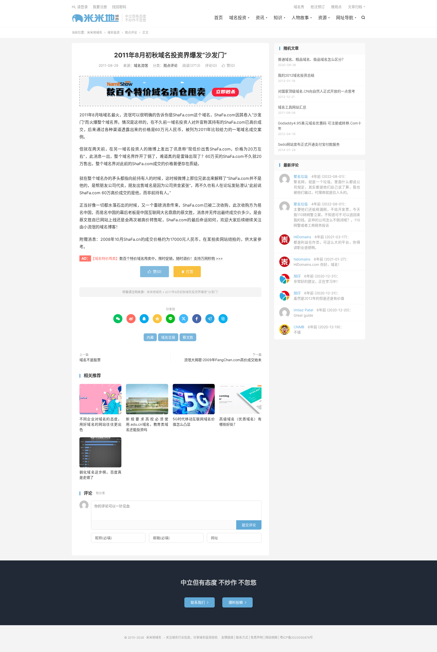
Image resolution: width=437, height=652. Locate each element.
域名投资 (237, 17)
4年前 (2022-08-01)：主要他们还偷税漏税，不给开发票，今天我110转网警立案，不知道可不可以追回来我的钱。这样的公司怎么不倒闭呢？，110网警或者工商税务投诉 (327, 214)
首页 (218, 17)
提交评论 (249, 525)
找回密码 (119, 7)
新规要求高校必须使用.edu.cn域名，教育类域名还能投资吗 (147, 424)
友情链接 (227, 637)
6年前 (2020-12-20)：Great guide (323, 312)
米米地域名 (95, 18)
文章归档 (355, 7)
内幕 (150, 337)
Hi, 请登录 (80, 7)
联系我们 (199, 602)
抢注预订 (318, 7)
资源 (322, 17)
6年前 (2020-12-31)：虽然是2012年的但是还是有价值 (319, 295)
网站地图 (271, 637)
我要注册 (100, 7)
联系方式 (242, 637)
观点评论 (131, 32)
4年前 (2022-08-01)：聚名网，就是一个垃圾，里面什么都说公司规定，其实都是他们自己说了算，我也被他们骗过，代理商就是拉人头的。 (327, 184)
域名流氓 (141, 65)
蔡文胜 (188, 337)
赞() (228, 65)
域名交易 (168, 337)
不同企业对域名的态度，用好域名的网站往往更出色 (100, 424)
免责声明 (257, 637)
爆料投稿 (237, 602)
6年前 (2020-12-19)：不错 (319, 329)
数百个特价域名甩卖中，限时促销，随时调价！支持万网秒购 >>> (171, 258)
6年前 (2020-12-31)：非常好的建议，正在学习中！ (317, 279)
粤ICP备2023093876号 (296, 637)
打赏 (187, 271)
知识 (278, 17)
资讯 (260, 17)
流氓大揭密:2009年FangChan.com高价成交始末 (222, 360)
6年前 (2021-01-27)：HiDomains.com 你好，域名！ (321, 262)
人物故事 (300, 17)
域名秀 (299, 7)
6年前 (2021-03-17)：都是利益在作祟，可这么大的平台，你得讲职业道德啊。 (327, 242)
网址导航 (344, 17)
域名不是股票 (90, 360)
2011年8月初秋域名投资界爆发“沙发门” (170, 55)
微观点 (336, 7)
